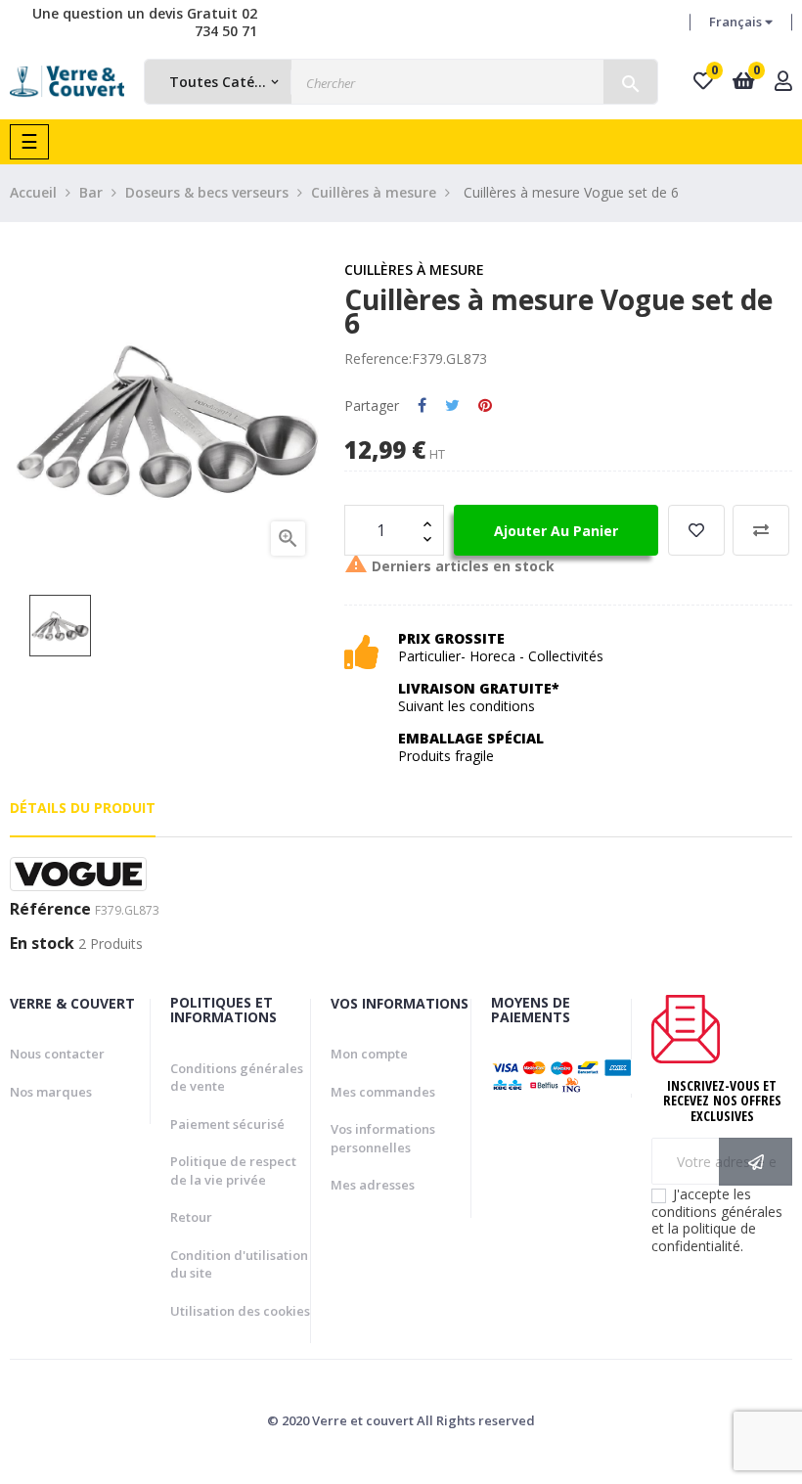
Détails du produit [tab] (83, 807)
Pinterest (485, 406)
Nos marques (51, 1092)
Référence (50, 910)
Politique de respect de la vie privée (233, 1170)
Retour (191, 1217)
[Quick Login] (783, 82)
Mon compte (369, 1053)
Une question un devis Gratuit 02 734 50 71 (144, 22)
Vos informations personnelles (383, 1138)
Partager (422, 406)
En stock (42, 944)
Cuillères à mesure (414, 269)
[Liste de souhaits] (696, 530)
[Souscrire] (755, 1162)
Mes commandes (383, 1092)
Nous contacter (57, 1053)
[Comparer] (761, 530)
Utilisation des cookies (240, 1311)
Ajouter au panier (556, 530)
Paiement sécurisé (227, 1124)
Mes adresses (373, 1184)
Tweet (452, 406)
